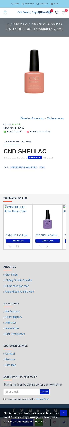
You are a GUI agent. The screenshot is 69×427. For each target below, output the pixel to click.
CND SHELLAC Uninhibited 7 (23, 167)
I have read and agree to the (28, 399)
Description (12, 141)
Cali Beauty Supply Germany (34, 12)
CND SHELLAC (20, 24)
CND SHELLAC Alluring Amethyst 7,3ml (48, 235)
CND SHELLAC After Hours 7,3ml (19, 235)
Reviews (26, 141)
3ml (42, 167)
